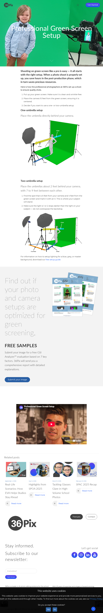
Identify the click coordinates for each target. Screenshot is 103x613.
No (55, 609)
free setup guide (53, 260)
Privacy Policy (96, 599)
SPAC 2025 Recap (86, 484)
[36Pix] (8, 5)
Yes (48, 609)
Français (76, 517)
